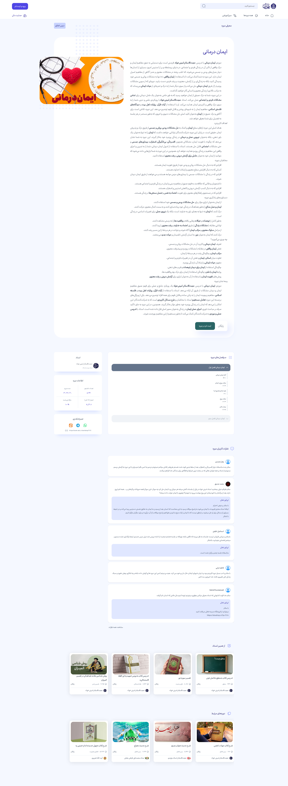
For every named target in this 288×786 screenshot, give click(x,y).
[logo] (269, 6)
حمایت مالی (17, 15)
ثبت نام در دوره (205, 326)
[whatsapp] (85, 425)
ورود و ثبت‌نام (20, 6)
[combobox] (254, 6)
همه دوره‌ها (248, 15)
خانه (267, 15)
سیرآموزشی (227, 15)
